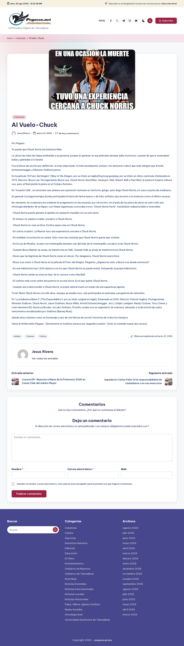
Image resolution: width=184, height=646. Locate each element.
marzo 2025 (130, 614)
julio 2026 (128, 533)
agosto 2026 (130, 527)
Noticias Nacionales (76, 599)
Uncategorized (74, 614)
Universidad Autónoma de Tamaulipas (87, 619)
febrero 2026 (130, 558)
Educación (71, 553)
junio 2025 (129, 599)
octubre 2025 (131, 578)
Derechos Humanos (76, 543)
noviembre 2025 (132, 573)
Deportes (70, 538)
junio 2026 (129, 538)
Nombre (17, 469)
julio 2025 (128, 594)
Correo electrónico (80, 469)
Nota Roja (70, 578)
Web (123, 469)
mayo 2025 (129, 604)
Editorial (70, 548)
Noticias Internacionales (79, 589)
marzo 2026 (130, 553)
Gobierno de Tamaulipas (79, 573)
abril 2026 (129, 548)
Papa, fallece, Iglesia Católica (82, 604)
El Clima (69, 558)
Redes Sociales (74, 609)
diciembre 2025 (132, 568)
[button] (166, 21)
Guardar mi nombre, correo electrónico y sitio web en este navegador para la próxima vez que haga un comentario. (74, 483)
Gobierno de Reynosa (77, 568)
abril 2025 (129, 609)
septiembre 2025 (133, 584)
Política (43, 336)
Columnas (19, 117)
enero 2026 (129, 563)
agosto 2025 (130, 589)
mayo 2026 (129, 543)
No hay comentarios (69, 133)
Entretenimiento (74, 563)
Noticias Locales (74, 594)
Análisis (17, 336)
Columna (30, 336)
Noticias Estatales (75, 584)
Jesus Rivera (42, 351)
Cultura (69, 533)
